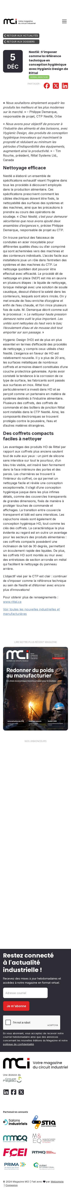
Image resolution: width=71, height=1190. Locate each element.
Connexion (11, 1185)
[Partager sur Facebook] (47, 86)
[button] (63, 21)
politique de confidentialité (18, 1044)
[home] (20, 21)
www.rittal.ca (12, 602)
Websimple (57, 1181)
